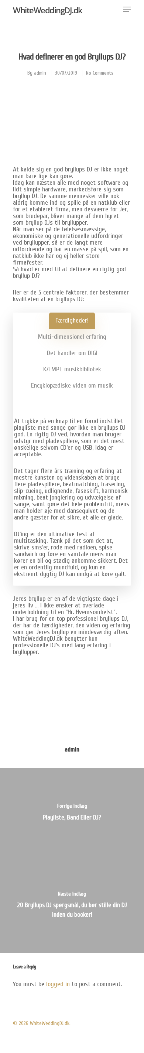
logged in (58, 984)
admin (40, 73)
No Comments (99, 73)
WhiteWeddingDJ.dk (47, 10)
